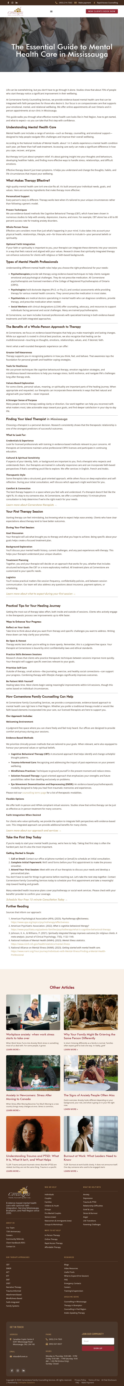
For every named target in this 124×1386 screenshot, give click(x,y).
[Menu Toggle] (51, 11)
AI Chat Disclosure (108, 1380)
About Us (10, 1223)
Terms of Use (94, 1380)
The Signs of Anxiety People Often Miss (89, 1095)
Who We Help (51, 1187)
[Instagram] (12, 3)
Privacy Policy (80, 1380)
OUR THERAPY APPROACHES (17, 1257)
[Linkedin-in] (16, 3)
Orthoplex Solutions (26, 1382)
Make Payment (87, 1382)
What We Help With (92, 1187)
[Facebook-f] (8, 3)
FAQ (77, 1382)
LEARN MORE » (13, 1049)
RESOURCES (69, 1257)
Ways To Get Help (53, 1230)
